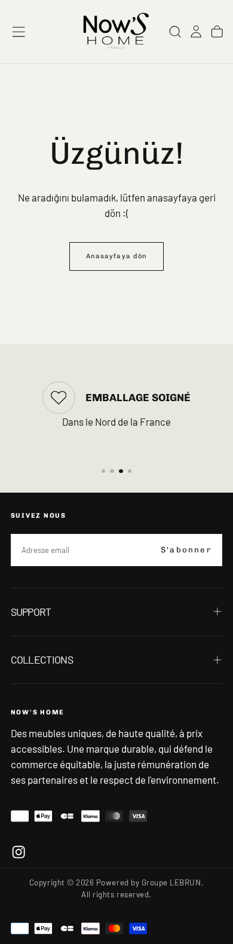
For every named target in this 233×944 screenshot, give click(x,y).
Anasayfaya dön (116, 256)
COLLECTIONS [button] (42, 659)
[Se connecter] (196, 31)
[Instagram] (18, 852)
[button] (18, 31)
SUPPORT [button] (31, 611)
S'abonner (186, 549)
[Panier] (217, 31)
